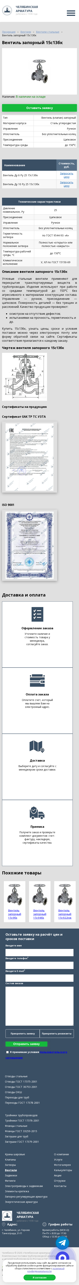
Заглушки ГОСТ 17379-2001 (22, 1141)
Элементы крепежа (17, 1191)
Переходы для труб (17, 1097)
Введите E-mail (15, 971)
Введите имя (14, 945)
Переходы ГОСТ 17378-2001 (22, 1102)
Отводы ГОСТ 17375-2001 (21, 1081)
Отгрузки (59, 1180)
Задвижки (11, 1175)
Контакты (60, 1186)
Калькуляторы (63, 1170)
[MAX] (62, 1258)
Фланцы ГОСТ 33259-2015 (21, 1131)
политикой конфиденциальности (45, 1270)
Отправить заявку (26, 1044)
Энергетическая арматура (21, 1202)
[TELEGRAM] (62, 1243)
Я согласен (39, 1277)
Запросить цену (66, 175)
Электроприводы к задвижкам (24, 1186)
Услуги (58, 1159)
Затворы (10, 1165)
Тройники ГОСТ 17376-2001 (22, 1120)
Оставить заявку (39, 108)
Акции (57, 1175)
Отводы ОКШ (13, 1092)
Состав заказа (14, 983)
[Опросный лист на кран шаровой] (29, 457)
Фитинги (10, 1180)
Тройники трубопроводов (21, 1115)
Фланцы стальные (16, 1126)
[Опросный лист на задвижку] (29, 545)
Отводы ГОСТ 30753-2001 (21, 1087)
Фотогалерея (62, 1165)
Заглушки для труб (16, 1136)
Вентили (11, 1170)
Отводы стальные (16, 1076)
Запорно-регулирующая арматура (26, 1196)
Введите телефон (17, 958)
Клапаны (10, 1159)
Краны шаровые (15, 1154)
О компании (61, 1154)
